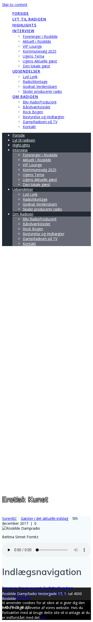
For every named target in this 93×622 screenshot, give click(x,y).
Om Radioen (25, 96)
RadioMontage (35, 81)
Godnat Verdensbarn (40, 86)
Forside (20, 13)
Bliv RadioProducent (40, 102)
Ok (43, 617)
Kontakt (29, 126)
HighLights (24, 25)
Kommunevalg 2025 (39, 51)
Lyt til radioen (29, 19)
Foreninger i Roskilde (40, 36)
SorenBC (9, 518)
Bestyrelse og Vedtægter (43, 116)
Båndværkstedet (36, 106)
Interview (23, 30)
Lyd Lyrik (30, 76)
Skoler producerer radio (42, 91)
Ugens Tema (33, 56)
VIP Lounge (32, 46)
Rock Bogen (33, 111)
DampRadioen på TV (40, 121)
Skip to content (14, 4)
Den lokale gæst (36, 66)
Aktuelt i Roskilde (37, 41)
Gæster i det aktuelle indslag (44, 518)
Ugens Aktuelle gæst (40, 61)
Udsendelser (26, 71)
